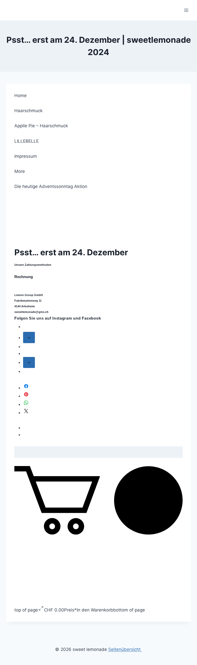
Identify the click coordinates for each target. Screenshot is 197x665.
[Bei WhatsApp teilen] (26, 404)
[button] (98, 533)
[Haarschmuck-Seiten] (29, 337)
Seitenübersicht (125, 649)
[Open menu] (186, 10)
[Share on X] (26, 412)
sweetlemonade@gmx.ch (31, 311)
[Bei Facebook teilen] (26, 387)
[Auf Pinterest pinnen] (26, 395)
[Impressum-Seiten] (29, 362)
